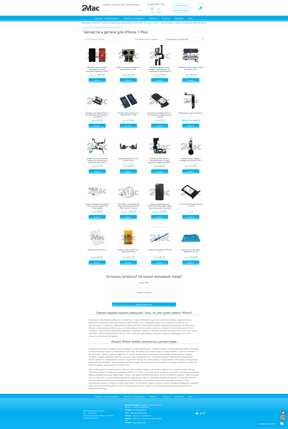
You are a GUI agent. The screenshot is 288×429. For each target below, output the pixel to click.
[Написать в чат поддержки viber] (282, 417)
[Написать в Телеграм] (158, 8)
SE (140, 10)
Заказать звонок (181, 10)
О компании (106, 5)
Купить (97, 80)
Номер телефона (144, 292)
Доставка (121, 5)
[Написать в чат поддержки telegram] (282, 412)
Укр (152, 12)
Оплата (114, 5)
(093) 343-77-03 (157, 4)
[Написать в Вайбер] (152, 8)
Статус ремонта (181, 5)
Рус (159, 12)
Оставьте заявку (151, 23)
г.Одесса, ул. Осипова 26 (138, 416)
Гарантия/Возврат (133, 5)
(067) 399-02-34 (139, 422)
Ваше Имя (144, 282)
